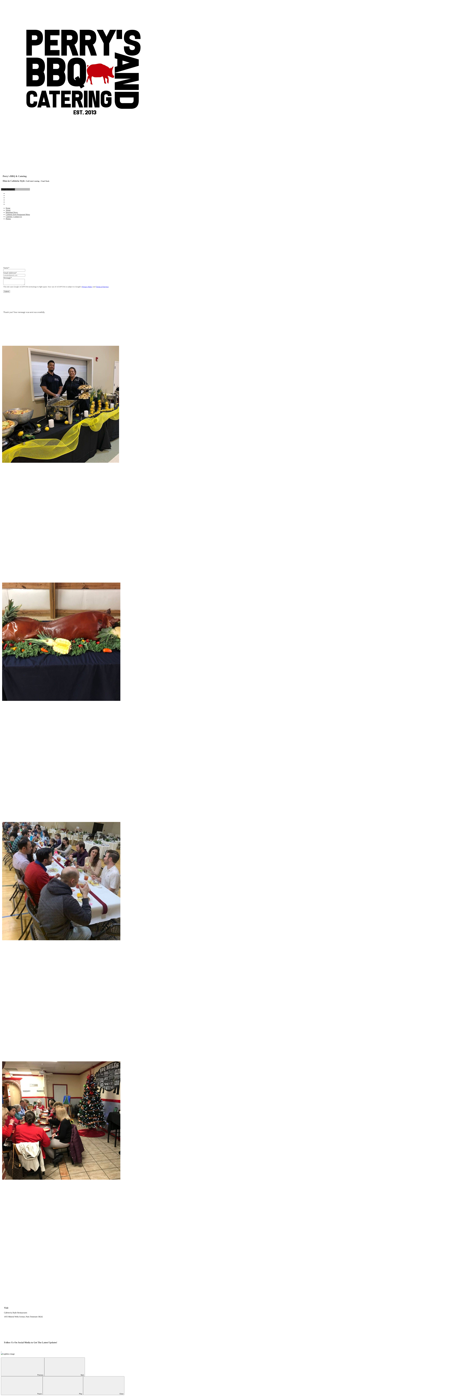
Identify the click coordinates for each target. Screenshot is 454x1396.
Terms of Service (102, 287)
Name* (6, 268)
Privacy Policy (87, 287)
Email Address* (10, 273)
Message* (7, 278)
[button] (15, 196)
